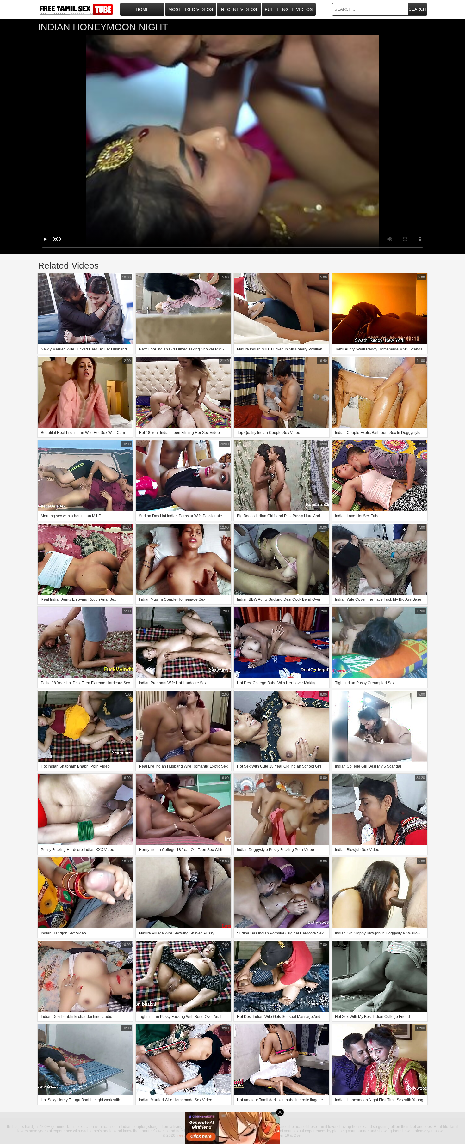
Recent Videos (239, 9)
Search (417, 9)
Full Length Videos (289, 9)
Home (142, 9)
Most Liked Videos (190, 9)
